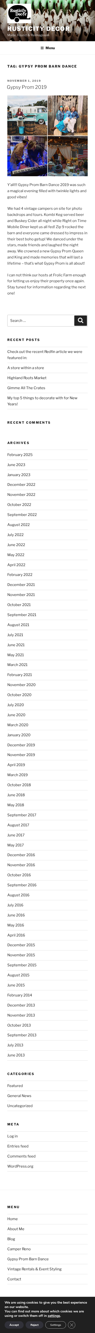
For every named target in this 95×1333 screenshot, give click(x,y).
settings (54, 1316)
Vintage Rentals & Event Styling (34, 1269)
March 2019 (17, 775)
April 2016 (16, 935)
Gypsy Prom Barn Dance (28, 1259)
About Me (15, 1229)
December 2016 (21, 855)
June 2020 (16, 715)
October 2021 (19, 605)
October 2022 (19, 505)
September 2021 (21, 615)
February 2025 (20, 455)
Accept (14, 1325)
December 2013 (21, 1005)
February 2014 (19, 995)
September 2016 (22, 885)
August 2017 (18, 825)
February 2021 (19, 675)
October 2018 (19, 785)
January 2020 (18, 735)
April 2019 (16, 765)
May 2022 (15, 555)
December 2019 (21, 745)
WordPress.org (20, 1166)
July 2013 (15, 1045)
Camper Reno (19, 1249)
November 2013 (21, 1015)
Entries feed (17, 1146)
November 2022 (21, 494)
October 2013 (19, 1025)
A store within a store (25, 368)
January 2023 (18, 475)
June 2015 (16, 985)
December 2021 (21, 585)
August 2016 (18, 895)
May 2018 (15, 805)
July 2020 (15, 705)
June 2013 (16, 1055)
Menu (50, 48)
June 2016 (16, 915)
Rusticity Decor (38, 28)
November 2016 (21, 865)
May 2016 (15, 925)
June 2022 (16, 545)
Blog (11, 1239)
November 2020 (21, 685)
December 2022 (21, 484)
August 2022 (18, 525)
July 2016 (15, 905)
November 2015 (21, 955)
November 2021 (21, 595)
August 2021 (18, 625)
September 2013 (22, 1035)
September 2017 (21, 815)
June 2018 (16, 795)
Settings (55, 1325)
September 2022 (22, 515)
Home (12, 1219)
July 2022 (15, 535)
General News (19, 1096)
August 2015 (18, 975)
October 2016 (19, 875)
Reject (34, 1325)
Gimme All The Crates (26, 388)
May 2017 (15, 845)
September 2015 (22, 965)
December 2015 (21, 945)
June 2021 (16, 645)
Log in (12, 1136)
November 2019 (21, 755)
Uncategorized (20, 1106)
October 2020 (19, 695)
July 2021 (15, 635)
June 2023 (16, 465)
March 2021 (17, 665)
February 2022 (19, 575)
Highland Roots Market (27, 378)
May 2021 (15, 655)
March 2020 (17, 725)
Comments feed (21, 1156)
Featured (15, 1086)
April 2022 (16, 565)
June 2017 (16, 835)
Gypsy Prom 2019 (27, 87)
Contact (14, 1279)
